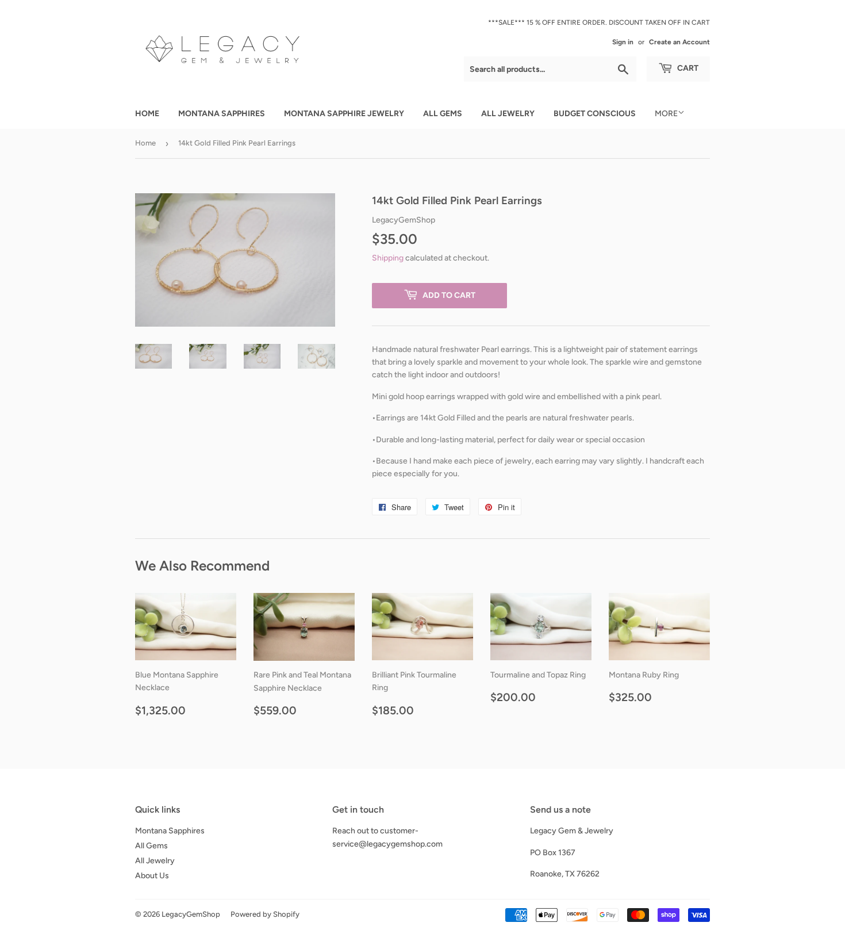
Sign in (622, 42)
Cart (686, 68)
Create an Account (679, 42)
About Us (152, 876)
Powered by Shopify (265, 914)
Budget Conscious (595, 113)
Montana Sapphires (221, 113)
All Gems (442, 113)
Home (147, 113)
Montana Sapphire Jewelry (344, 113)
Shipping (388, 258)
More (666, 113)
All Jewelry (508, 113)
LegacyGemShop (191, 914)
